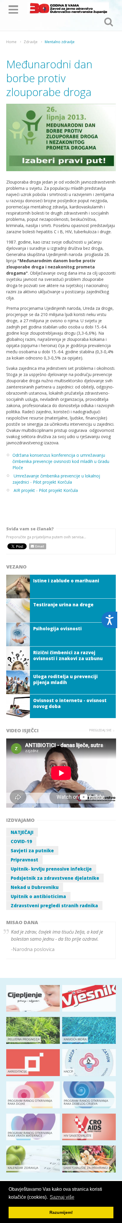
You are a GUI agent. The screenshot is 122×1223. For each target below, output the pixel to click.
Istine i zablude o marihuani (66, 581)
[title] (68, 8)
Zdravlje (31, 42)
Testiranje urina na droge (63, 605)
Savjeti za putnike (32, 850)
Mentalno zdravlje (60, 42)
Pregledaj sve (100, 730)
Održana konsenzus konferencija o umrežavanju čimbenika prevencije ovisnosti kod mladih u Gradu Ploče (60, 461)
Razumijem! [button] (61, 1212)
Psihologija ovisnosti (57, 628)
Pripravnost (24, 860)
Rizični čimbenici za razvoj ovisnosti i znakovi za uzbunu (68, 655)
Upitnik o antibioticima (38, 896)
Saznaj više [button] (62, 1197)
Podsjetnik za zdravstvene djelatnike (55, 878)
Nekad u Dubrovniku (35, 887)
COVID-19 (21, 841)
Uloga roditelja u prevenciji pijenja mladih (65, 679)
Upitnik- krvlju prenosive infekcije (51, 869)
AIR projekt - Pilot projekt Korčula (46, 490)
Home (11, 42)
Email (39, 546)
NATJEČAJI (22, 832)
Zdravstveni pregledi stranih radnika (54, 905)
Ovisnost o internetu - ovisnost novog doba (70, 703)
